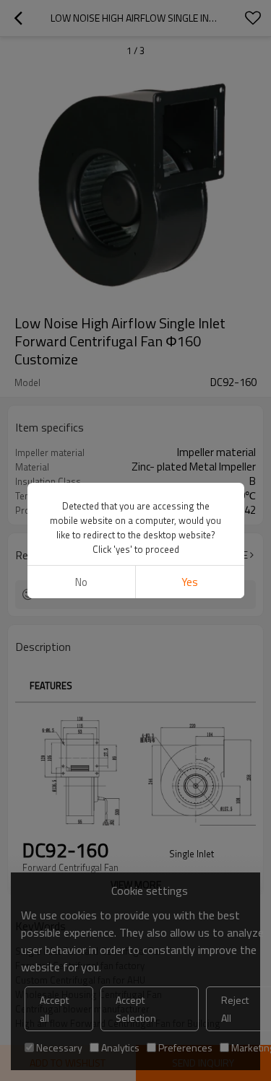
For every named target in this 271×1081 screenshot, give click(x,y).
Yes (189, 582)
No (81, 582)
